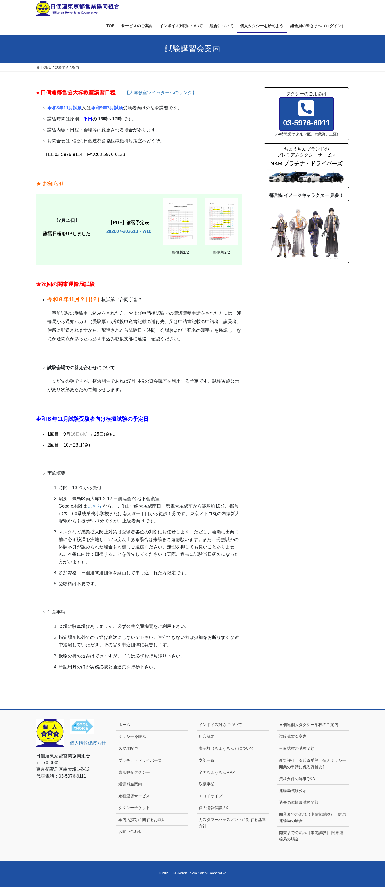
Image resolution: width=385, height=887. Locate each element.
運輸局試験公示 (293, 790)
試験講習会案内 (293, 736)
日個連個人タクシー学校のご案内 (310, 724)
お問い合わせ (130, 831)
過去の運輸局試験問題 (298, 802)
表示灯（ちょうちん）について (226, 748)
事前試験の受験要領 (297, 748)
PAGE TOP (370, 855)
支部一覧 (206, 760)
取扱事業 (206, 784)
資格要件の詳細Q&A (297, 778)
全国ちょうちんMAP (217, 772)
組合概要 (206, 736)
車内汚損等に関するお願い (142, 819)
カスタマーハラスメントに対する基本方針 (232, 822)
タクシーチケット (134, 808)
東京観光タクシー (134, 772)
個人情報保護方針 (88, 743)
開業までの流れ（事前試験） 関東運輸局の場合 (311, 835)
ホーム (124, 724)
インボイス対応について (220, 724)
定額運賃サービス (134, 796)
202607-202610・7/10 (128, 231)
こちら (94, 506)
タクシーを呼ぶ (132, 736)
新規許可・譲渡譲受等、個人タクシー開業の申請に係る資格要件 (312, 763)
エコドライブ (210, 796)
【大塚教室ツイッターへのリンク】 (161, 92)
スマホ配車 (128, 748)
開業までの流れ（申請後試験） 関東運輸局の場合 (312, 817)
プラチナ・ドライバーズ (140, 760)
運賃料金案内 (130, 784)
